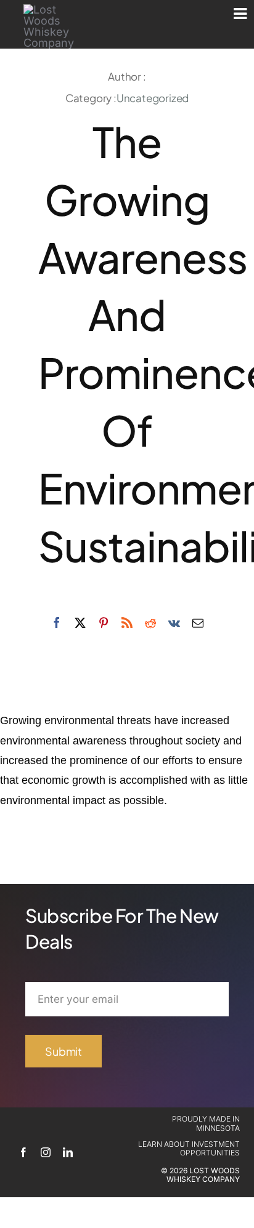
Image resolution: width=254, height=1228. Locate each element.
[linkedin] (68, 1152)
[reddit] (150, 622)
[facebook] (56, 622)
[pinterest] (103, 622)
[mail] (197, 622)
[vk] (174, 622)
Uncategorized (153, 98)
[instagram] (46, 1152)
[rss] (127, 622)
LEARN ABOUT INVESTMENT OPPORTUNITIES (189, 1148)
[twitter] (80, 622)
